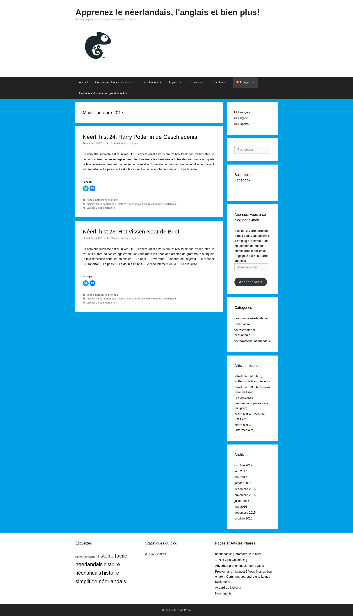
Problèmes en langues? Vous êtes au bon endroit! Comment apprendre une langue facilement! (243, 576)
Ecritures (219, 82)
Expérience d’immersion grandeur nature (103, 93)
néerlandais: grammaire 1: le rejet (238, 554)
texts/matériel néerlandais (252, 341)
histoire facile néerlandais (101, 203)
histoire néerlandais (129, 203)
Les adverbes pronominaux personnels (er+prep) (251, 403)
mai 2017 (240, 477)
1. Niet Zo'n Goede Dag (231, 560)
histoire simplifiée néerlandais (159, 203)
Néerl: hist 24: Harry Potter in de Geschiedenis (140, 137)
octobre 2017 (243, 465)
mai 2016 (240, 506)
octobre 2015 (243, 518)
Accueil (83, 82)
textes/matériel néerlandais (102, 199)
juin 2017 (240, 471)
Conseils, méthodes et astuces (113, 82)
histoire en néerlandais (85, 557)
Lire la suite (189, 169)
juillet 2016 (241, 501)
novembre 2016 (245, 495)
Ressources (196, 82)
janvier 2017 (242, 483)
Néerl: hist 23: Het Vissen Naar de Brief (131, 231)
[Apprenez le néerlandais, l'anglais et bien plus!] (98, 45)
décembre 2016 (245, 489)
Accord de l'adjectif (228, 587)
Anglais (173, 82)
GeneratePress (182, 610)
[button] (136, 82)
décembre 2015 (245, 512)
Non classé (242, 324)
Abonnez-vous (250, 282)
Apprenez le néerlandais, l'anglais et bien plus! (167, 12)
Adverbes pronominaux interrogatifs (239, 565)
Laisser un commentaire (101, 207)
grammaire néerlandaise (251, 318)
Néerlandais (150, 82)
